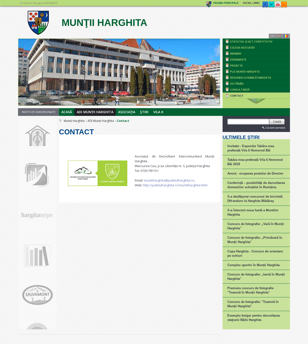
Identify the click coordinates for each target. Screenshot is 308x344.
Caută (277, 121)
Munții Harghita (74, 121)
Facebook (265, 4)
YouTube (278, 4)
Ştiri (144, 112)
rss (284, 4)
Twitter (271, 4)
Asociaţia (126, 112)
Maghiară (279, 36)
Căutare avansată (275, 127)
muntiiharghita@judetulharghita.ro (169, 180)
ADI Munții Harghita (95, 112)
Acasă (66, 112)
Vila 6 (158, 112)
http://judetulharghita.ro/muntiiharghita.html (175, 185)
